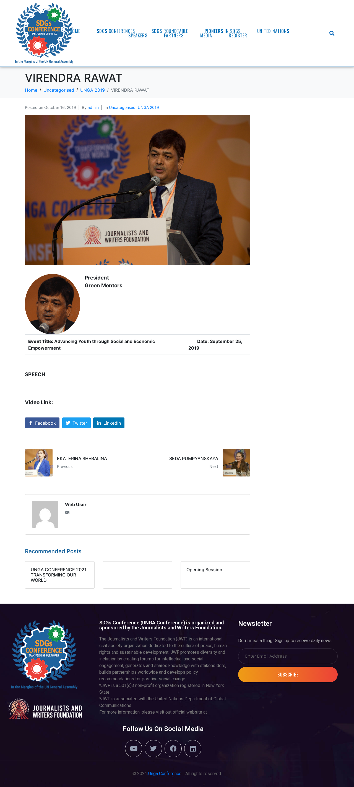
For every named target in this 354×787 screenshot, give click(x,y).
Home (75, 31)
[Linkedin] (192, 748)
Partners (174, 35)
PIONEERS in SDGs (222, 31)
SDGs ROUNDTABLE (170, 31)
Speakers (137, 35)
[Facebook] (173, 748)
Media (206, 35)
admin (93, 107)
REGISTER (238, 35)
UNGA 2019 (148, 107)
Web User (76, 504)
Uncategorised (122, 107)
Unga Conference (164, 773)
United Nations (273, 31)
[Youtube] (133, 748)
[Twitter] (153, 748)
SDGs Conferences (116, 31)
